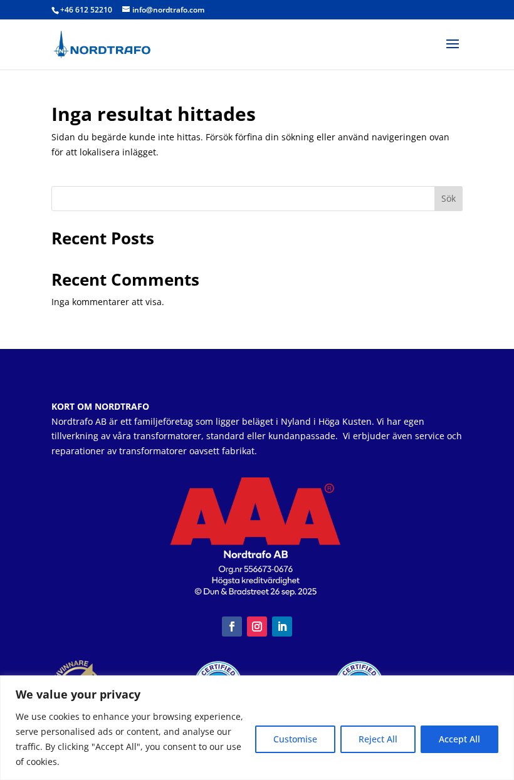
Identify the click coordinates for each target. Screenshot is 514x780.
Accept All (459, 739)
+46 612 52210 (86, 9)
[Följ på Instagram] (257, 626)
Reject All (378, 739)
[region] (257, 727)
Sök (448, 198)
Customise (295, 739)
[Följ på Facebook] (232, 626)
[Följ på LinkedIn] (282, 626)
